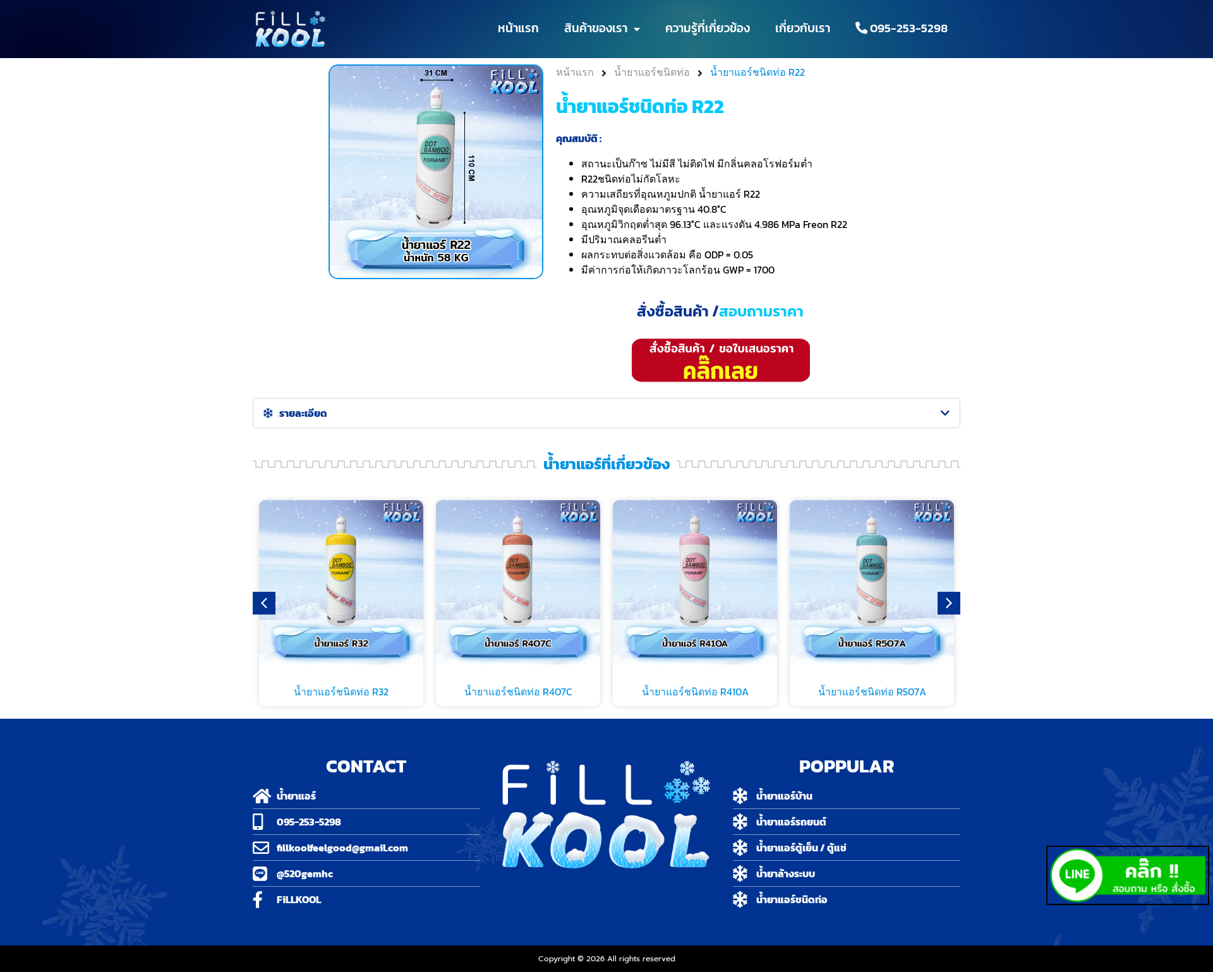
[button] (949, 603)
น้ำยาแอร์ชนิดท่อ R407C (518, 691)
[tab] (606, 413)
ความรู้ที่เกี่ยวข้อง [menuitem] (707, 28)
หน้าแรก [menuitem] (518, 28)
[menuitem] (901, 29)
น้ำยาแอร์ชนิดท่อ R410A (695, 691)
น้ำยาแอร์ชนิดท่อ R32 (341, 691)
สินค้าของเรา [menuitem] (595, 28)
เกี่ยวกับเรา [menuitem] (802, 28)
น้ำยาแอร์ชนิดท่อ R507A (872, 691)
